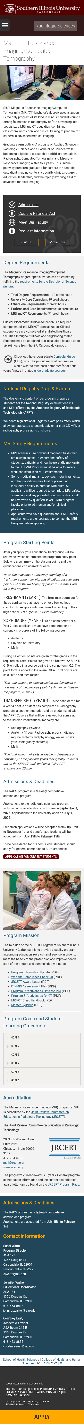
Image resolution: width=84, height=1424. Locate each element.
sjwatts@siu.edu (14, 1274)
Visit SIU (26, 242)
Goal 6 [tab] (15, 1080)
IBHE (64, 1392)
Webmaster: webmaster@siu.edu (24, 1383)
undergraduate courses (50, 370)
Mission (10, 1389)
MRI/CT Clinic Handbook (28, 1000)
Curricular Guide (64, 356)
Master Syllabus (22, 1005)
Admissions (28, 204)
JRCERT (58, 1117)
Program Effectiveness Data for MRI (36, 991)
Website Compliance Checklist (32, 977)
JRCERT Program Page (63, 1184)
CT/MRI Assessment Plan (29, 986)
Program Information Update (30, 972)
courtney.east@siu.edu (18, 1346)
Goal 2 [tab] (15, 1046)
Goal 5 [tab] (15, 1071)
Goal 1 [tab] (15, 1037)
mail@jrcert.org (13, 1163)
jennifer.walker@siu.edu (19, 1310)
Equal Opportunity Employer (47, 1389)
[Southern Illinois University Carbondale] (42, 9)
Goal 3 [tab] (15, 1054)
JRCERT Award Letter (25, 982)
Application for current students (31, 856)
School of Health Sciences (21, 1359)
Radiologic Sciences (55, 26)
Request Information (36, 231)
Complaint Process (18, 1395)
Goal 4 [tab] (15, 1063)
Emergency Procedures (20, 1392)
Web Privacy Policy (49, 1392)
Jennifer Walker (14, 1282)
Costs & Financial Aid (36, 213)
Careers (22, 1389)
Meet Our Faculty (33, 222)
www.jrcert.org (13, 1167)
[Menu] (5, 25)
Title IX (71, 1389)
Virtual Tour (57, 242)
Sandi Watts (11, 1246)
